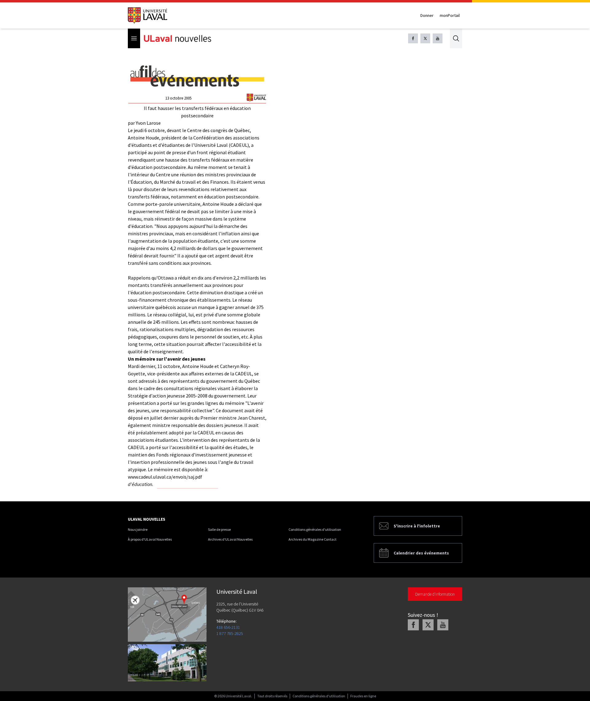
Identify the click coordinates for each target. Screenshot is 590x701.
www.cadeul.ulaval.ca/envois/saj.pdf (165, 477)
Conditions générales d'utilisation (315, 529)
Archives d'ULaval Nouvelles (230, 539)
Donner (427, 15)
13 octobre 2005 (178, 98)
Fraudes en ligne (363, 696)
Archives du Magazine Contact (312, 539)
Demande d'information (435, 594)
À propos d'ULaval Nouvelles (150, 539)
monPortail (450, 15)
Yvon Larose (148, 123)
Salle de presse (219, 529)
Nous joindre (138, 529)
